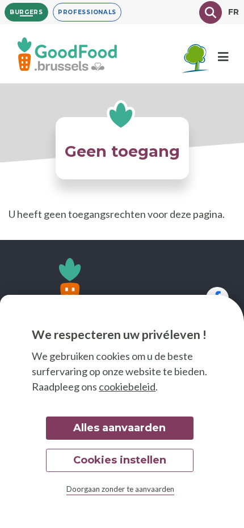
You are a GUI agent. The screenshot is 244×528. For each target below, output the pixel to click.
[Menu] (223, 57)
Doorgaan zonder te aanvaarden (120, 488)
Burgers (26, 12)
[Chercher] (210, 12)
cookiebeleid (127, 386)
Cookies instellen (119, 460)
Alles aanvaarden (119, 428)
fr (233, 12)
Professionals (87, 12)
